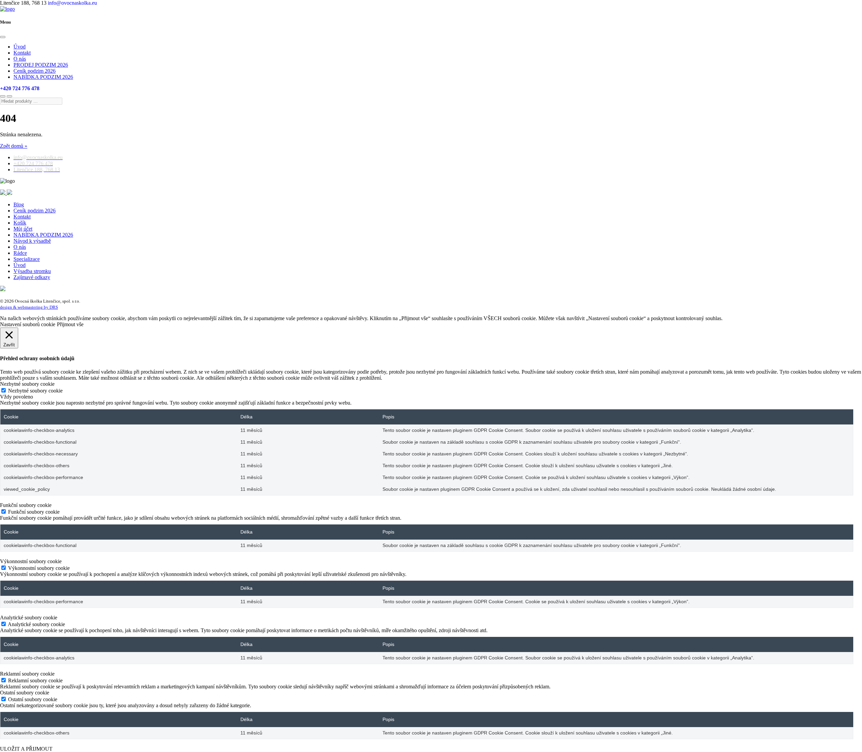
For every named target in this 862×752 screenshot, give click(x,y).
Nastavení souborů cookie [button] (27, 324)
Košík (19, 223)
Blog (18, 204)
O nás (19, 59)
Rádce (20, 253)
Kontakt (22, 53)
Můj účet (22, 229)
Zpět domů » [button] (13, 146)
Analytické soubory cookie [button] (28, 617)
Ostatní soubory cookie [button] (24, 692)
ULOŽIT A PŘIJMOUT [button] (26, 749)
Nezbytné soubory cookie (35, 391)
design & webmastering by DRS (29, 307)
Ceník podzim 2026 (34, 71)
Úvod (19, 46)
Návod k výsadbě (32, 241)
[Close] (2, 37)
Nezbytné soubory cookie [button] (27, 384)
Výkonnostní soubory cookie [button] (31, 561)
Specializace (26, 259)
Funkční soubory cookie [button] (26, 505)
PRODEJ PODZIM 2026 (40, 65)
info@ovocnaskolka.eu (72, 3)
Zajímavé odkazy (31, 277)
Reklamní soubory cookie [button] (27, 674)
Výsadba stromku (32, 271)
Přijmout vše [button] (70, 324)
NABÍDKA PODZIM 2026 (43, 77)
